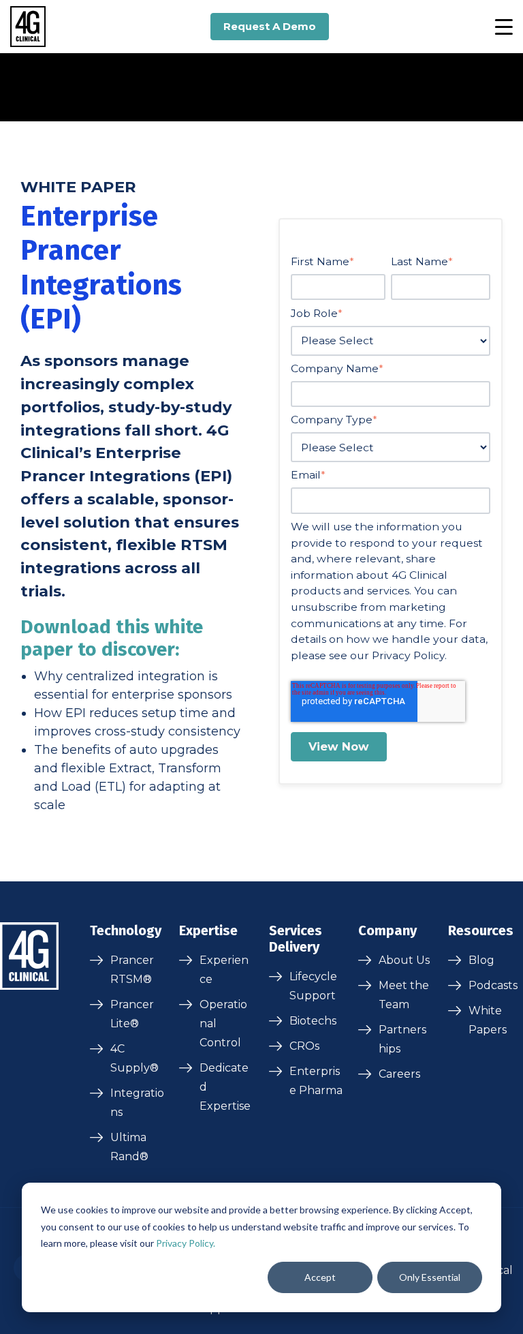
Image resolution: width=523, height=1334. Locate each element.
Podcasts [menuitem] (493, 985)
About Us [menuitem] (404, 960)
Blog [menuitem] (481, 960)
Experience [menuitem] (224, 970)
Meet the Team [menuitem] (404, 995)
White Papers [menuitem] (488, 1020)
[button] (503, 26)
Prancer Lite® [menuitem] (132, 1014)
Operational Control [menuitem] (223, 1023)
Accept (320, 1277)
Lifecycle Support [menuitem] (313, 986)
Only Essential (429, 1277)
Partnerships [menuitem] (402, 1039)
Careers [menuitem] (399, 1073)
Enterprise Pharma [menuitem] (316, 1081)
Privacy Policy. (185, 1243)
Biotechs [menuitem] (312, 1020)
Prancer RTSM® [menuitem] (132, 970)
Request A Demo (269, 26)
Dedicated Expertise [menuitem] (225, 1086)
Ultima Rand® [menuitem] (129, 1147)
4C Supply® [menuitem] (134, 1058)
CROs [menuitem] (304, 1046)
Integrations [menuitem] (137, 1103)
